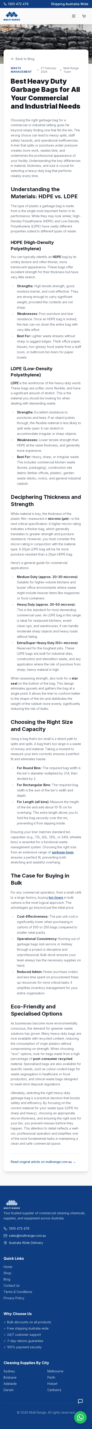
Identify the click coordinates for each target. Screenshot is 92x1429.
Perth (51, 1377)
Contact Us (12, 1285)
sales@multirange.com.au (27, 1235)
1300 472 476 (18, 4)
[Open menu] (74, 16)
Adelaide (10, 1384)
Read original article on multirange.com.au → (43, 1162)
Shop (7, 1273)
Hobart (52, 1384)
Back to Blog (25, 59)
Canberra (54, 1390)
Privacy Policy (14, 1298)
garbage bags (63, 852)
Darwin (9, 1390)
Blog (7, 1279)
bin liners (56, 897)
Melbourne (55, 1371)
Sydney (9, 1371)
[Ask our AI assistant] (80, 1401)
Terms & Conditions (18, 1292)
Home (8, 1267)
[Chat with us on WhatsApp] (80, 1417)
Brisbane (10, 1377)
